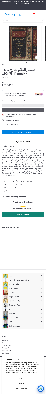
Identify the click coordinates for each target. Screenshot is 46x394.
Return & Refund (7, 345)
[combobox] (23, 21)
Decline (21, 383)
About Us (5, 340)
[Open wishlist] (34, 14)
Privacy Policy (32, 372)
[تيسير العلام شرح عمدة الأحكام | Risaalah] (15, 248)
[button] (23, 132)
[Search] (42, 21)
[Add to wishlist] (24, 234)
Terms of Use (6, 348)
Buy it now (23, 110)
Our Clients (5, 353)
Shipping (12, 101)
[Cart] (37, 14)
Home (3, 64)
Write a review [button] (23, 214)
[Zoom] (37, 57)
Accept (21, 378)
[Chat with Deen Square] (40, 388)
